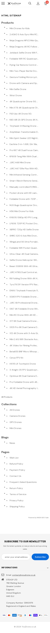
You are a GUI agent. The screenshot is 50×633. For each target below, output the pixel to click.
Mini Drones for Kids (20, 28)
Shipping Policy (17, 506)
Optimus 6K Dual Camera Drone (26, 376)
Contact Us (15, 476)
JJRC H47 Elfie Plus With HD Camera (28, 168)
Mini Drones (15, 428)
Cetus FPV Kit (16, 357)
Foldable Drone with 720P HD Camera (29, 199)
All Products (6, 397)
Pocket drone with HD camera (25, 193)
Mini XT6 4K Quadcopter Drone (26, 107)
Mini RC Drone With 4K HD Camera (27, 315)
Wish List (14, 457)
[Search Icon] (29, 3)
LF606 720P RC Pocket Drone (25, 223)
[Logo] (14, 3)
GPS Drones (16, 422)
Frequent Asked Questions (23, 482)
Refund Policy (16, 463)
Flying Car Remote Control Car (25, 64)
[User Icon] (38, 3)
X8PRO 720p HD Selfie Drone (24, 229)
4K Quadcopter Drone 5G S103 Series (29, 101)
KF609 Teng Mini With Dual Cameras (28, 156)
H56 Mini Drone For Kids (22, 211)
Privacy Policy (16, 500)
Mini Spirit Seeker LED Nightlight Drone (29, 138)
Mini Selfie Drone (18, 89)
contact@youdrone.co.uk (23, 575)
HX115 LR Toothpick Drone (23, 363)
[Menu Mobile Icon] (3, 3)
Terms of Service (18, 494)
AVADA (39, 517)
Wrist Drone (16, 95)
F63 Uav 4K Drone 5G (20, 113)
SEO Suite (45, 517)
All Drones (15, 409)
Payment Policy (17, 470)
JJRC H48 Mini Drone (20, 162)
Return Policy (16, 488)
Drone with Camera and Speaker (26, 83)
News (12, 443)
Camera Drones (17, 416)
